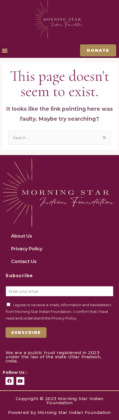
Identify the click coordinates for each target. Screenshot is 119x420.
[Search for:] (59, 138)
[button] (4, 50)
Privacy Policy (26, 248)
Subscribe (26, 332)
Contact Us (24, 261)
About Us (21, 236)
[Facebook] (10, 381)
